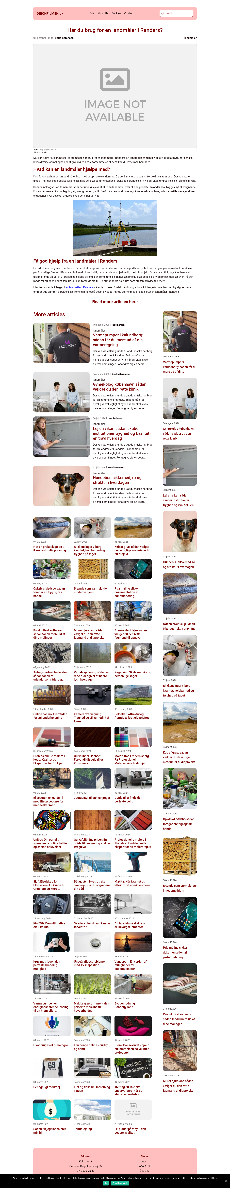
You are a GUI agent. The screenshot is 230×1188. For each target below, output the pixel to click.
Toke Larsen (118, 324)
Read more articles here (115, 301)
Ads (91, 13)
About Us (102, 13)
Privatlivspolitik (119, 1183)
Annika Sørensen (120, 374)
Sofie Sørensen (64, 38)
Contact (129, 13)
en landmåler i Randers (79, 287)
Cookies (116, 13)
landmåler (190, 38)
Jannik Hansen (116, 467)
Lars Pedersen (115, 418)
